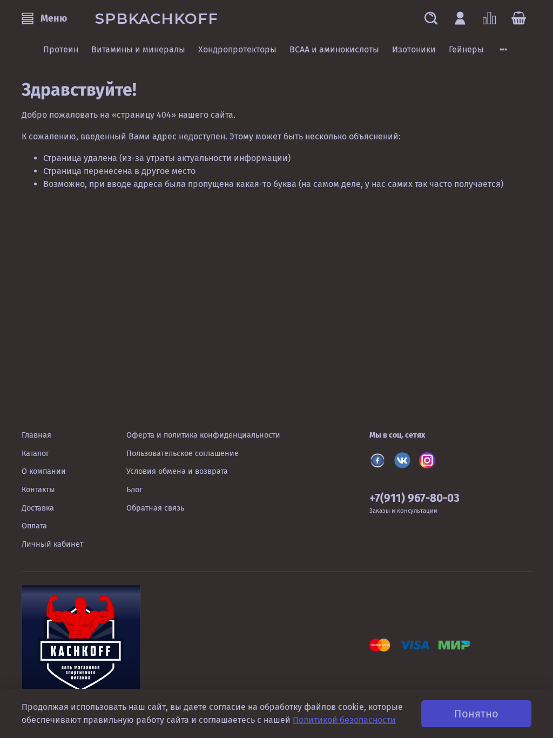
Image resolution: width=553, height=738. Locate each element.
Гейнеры (466, 49)
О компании (44, 471)
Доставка (38, 508)
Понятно (476, 713)
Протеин (60, 49)
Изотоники (414, 49)
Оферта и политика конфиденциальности (203, 435)
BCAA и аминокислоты (334, 49)
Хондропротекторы (237, 49)
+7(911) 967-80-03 (414, 498)
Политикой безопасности (344, 720)
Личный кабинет (52, 544)
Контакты (38, 489)
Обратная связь (155, 508)
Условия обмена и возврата (177, 471)
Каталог (35, 453)
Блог (134, 489)
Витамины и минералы (138, 49)
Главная (36, 435)
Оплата (34, 526)
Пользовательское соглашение (182, 453)
